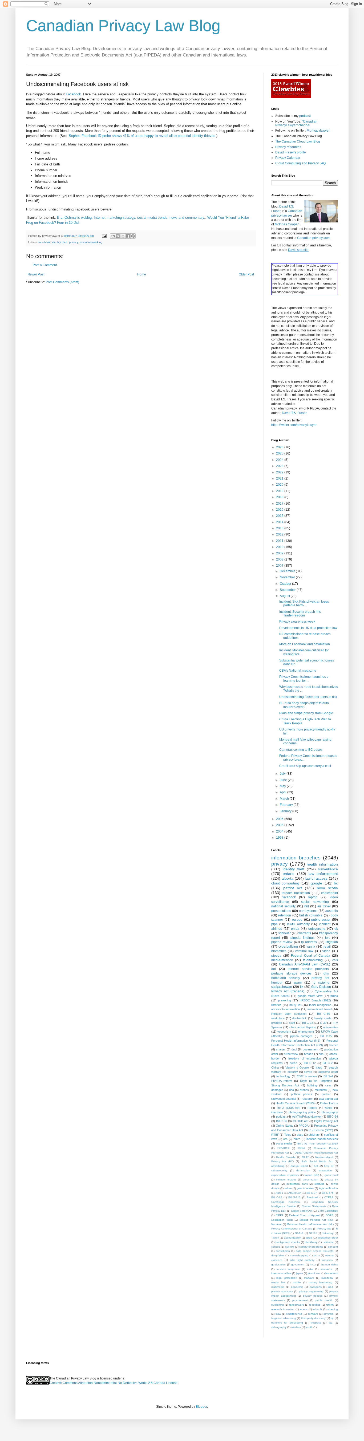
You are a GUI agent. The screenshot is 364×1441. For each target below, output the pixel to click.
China (275, 1067)
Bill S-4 (328, 1076)
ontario (288, 873)
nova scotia (327, 888)
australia (331, 911)
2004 (280, 831)
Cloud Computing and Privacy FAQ (300, 163)
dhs (326, 973)
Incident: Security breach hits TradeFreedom (300, 613)
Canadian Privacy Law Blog (123, 26)
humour (276, 982)
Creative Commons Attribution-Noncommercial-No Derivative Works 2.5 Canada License (113, 1383)
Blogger (201, 1406)
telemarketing (313, 960)
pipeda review (281, 942)
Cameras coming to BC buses (300, 750)
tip (332, 1318)
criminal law (304, 951)
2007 (280, 565)
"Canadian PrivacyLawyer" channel (296, 123)
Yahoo (328, 1107)
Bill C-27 (311, 1192)
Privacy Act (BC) (282, 1161)
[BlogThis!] (117, 236)
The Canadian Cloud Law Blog (297, 141)
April (283, 792)
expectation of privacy (285, 1175)
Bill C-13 (307, 1022)
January (286, 811)
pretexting (284, 1000)
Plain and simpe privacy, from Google (306, 713)
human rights (329, 1264)
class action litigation (302, 1027)
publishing (277, 1304)
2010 (280, 547)
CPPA (301, 1148)
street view (291, 1054)
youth (309, 1327)
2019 (280, 491)
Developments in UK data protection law (308, 628)
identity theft (59, 242)
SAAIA (299, 1233)
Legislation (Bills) (282, 1219)
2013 (280, 528)
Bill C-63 (276, 1197)
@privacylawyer (318, 130)
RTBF (275, 1134)
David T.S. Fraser (294, 413)
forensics (327, 1260)
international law (281, 1273)
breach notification (296, 893)
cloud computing (285, 883)
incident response (288, 1269)
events (329, 1255)
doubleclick (299, 1018)
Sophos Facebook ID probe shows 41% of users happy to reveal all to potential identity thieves (142, 136)
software (313, 1313)
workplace (278, 1018)
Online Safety (284, 1125)
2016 (280, 510)
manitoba (327, 1277)
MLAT (305, 1157)
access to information (285, 1009)
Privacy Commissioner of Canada (291, 1228)
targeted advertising (283, 1318)
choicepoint (329, 893)
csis (335, 960)
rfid (306, 906)
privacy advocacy (282, 1291)
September (288, 590)
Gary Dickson (321, 987)
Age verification (328, 1188)
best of (328, 1165)
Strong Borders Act (285, 1085)
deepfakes (277, 1255)
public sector (320, 920)
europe (297, 920)
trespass (316, 1322)
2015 (280, 516)
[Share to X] (123, 236)
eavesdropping (299, 1255)
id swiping (321, 982)
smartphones (294, 1313)
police (293, 1063)
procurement (300, 1300)
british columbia (310, 915)
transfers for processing (287, 1322)
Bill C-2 (328, 1063)
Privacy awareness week (297, 621)
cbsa (300, 1134)
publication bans (297, 1183)
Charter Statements (314, 1206)
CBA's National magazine (297, 670)
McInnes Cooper (286, 224)
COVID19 (283, 1148)
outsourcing (316, 929)
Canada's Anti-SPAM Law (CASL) (304, 964)
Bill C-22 (326, 1036)
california (328, 1242)
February (287, 805)
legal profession (286, 1277)
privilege (276, 1022)
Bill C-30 (323, 1013)
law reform (331, 1273)
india (310, 1269)
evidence (276, 1260)
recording (315, 1304)
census (275, 1246)
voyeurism (284, 1031)
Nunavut (276, 1224)
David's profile (298, 250)
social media (284, 1143)
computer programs (311, 1246)
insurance (327, 1269)
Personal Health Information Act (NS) (295, 1040)
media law (278, 1282)
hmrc (297, 1138)
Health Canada (286, 1157)
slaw (278, 1313)
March (285, 799)
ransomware (296, 1304)
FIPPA (280, 1215)
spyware (328, 1313)
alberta (287, 878)
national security (283, 906)
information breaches (296, 857)
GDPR (329, 1215)
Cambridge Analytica (285, 1201)
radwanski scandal (283, 1098)
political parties (301, 1094)
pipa (274, 924)
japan (299, 1273)
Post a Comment (45, 265)
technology (283, 1076)
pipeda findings (302, 938)
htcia (313, 1264)
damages (277, 1089)
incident (324, 924)
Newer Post (35, 274)
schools (317, 1309)
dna (291, 1089)
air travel (323, 906)
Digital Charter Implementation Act (316, 1152)
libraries (276, 1004)
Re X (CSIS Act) (289, 1107)
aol (273, 969)
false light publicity (302, 1260)
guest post (331, 1175)
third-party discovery (313, 1318)
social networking (91, 242)
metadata (321, 1089)
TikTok (275, 1237)
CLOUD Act (300, 1121)
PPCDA (304, 1125)
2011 (280, 541)
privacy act (320, 978)
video (326, 951)
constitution (283, 1250)
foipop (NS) (312, 1175)
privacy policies (312, 1295)
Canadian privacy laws (313, 238)
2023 (280, 466)
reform (330, 1304)
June (284, 780)
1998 (280, 837)
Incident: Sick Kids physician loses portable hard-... (304, 603)
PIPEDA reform (281, 1080)
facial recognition (320, 1004)
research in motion (282, 1309)
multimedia (277, 1286)
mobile (297, 1282)
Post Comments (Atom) (62, 282)
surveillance (328, 869)
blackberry (311, 1242)
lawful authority (298, 924)
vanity (310, 946)
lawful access (316, 878)
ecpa (317, 1255)
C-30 (323, 1022)
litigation (332, 942)
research (307, 1098)
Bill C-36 (281, 1121)
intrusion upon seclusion (288, 1013)
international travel (319, 1009)
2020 (280, 484)
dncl (294, 1049)
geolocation (278, 1264)
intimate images (286, 1179)
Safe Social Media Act (317, 1161)
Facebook (73, 94)
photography (330, 1112)
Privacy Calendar (287, 158)
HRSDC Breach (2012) (315, 1000)
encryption (325, 1170)
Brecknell (312, 1197)
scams (304, 1309)
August (285, 596)
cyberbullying (288, 946)
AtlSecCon (294, 1192)
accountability (292, 1237)
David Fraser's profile (290, 152)
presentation (310, 1179)
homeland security (285, 978)
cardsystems (308, 911)
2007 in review (307, 1076)
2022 (280, 472)
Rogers (312, 1107)
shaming (332, 1309)
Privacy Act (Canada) (287, 991)
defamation (303, 1170)
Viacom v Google (297, 1067)
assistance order (328, 1237)
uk (336, 929)
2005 (280, 825)
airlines (276, 929)
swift (292, 1022)
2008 (280, 559)
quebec (326, 1094)
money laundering (321, 1282)
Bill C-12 (310, 1063)
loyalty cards (322, 1018)
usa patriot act (328, 1098)
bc (336, 883)
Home (141, 274)
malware (309, 1277)
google (316, 883)
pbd (330, 1286)
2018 (280, 497)
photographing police (302, 1112)
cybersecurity (279, 1170)
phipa (295, 929)
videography (278, 1327)
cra (285, 1138)
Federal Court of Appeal (304, 1215)
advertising (278, 1165)
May (283, 786)
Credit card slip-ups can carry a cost (305, 766)
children (314, 1134)
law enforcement (323, 873)
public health (324, 1300)
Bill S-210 (294, 1197)
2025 (280, 453)
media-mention (282, 960)
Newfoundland (324, 1157)
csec (328, 1085)
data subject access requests (314, 1250)
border (333, 1045)
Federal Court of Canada (310, 955)
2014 (280, 522)
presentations (281, 911)
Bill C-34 (332, 1116)
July (283, 774)
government (310, 1049)
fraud (319, 1067)
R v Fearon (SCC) (321, 1130)
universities (330, 1027)
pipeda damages (301, 1036)
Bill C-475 (328, 1192)
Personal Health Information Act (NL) (310, 1224)
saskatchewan (281, 987)
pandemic (297, 1286)
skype (308, 1071)
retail (327, 946)
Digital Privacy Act (326, 1121)
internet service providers (308, 969)
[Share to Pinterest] (133, 236)
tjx (301, 987)
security (293, 1071)
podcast (305, 116)
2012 (280, 534)
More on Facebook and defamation (304, 644)
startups (319, 1183)
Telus (287, 1134)
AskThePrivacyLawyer (307, 1116)
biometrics (278, 951)
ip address (309, 942)
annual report (299, 1165)
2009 (280, 553)
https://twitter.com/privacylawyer (294, 425)
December (288, 571)
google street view (310, 995)
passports (316, 1286)
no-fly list (295, 1004)
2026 (280, 447)
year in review (305, 1188)
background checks (288, 1242)
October (286, 584)
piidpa (334, 995)
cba (321, 1054)
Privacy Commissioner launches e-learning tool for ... (304, 678)
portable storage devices (291, 973)
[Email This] (112, 236)
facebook (44, 242)
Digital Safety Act (302, 1210)
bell (316, 1165)
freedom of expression (304, 1058)
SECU (313, 1233)
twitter (288, 1188)
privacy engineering (311, 1291)
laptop (312, 897)
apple (309, 1237)
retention (284, 915)
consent (333, 1246)
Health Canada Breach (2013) (295, 1103)
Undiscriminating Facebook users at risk (308, 697)
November (288, 577)
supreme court (328, 1071)
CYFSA (328, 1197)
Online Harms (329, 1103)
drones (304, 1089)
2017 (280, 503)
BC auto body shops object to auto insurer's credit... (304, 705)
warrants (304, 933)
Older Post (246, 274)
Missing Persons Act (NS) (316, 1219)
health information (322, 864)
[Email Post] (103, 235)
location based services (322, 1138)
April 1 (280, 1192)
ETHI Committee (328, 1210)
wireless (296, 1327)
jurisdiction (314, 1273)
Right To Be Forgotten (316, 1080)
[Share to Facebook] (128, 236)
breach (308, 1054)
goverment (297, 1264)
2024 (280, 460)
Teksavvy (327, 1233)
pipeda (276, 955)
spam (298, 982)
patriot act (292, 888)
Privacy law (324, 1228)
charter (280, 1049)
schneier (284, 933)
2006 (280, 819)
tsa (331, 1322)
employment (306, 1031)
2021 (280, 478)
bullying (312, 1085)
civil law (289, 1246)
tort (327, 938)
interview (277, 1112)
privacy (73, 242)
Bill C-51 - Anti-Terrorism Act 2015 (317, 1143)
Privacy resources (288, 147)
